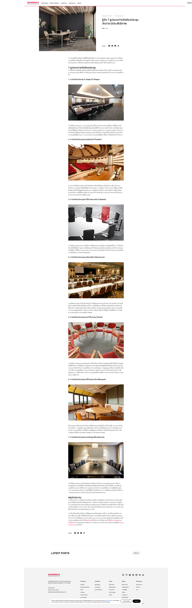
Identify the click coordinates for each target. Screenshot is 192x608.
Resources (72, 3)
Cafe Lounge (112, 592)
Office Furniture (54, 3)
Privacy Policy (109, 600)
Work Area (111, 584)
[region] (96, 601)
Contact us (124, 594)
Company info (125, 587)
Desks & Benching (84, 587)
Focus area (112, 589)
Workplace (97, 584)
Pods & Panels (83, 594)
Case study (97, 587)
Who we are (125, 584)
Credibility (124, 589)
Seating (82, 584)
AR (137, 589)
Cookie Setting (126, 601)
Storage (82, 592)
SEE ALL (136, 553)
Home (110, 594)
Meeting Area (112, 587)
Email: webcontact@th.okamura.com (57, 592)
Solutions (63, 3)
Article (123, 592)
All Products (45, 3)
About (79, 3)
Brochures (138, 584)
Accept (136, 601)
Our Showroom (98, 589)
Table (81, 589)
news (106, 28)
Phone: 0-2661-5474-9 (53, 590)
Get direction (51, 587)
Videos (138, 587)
